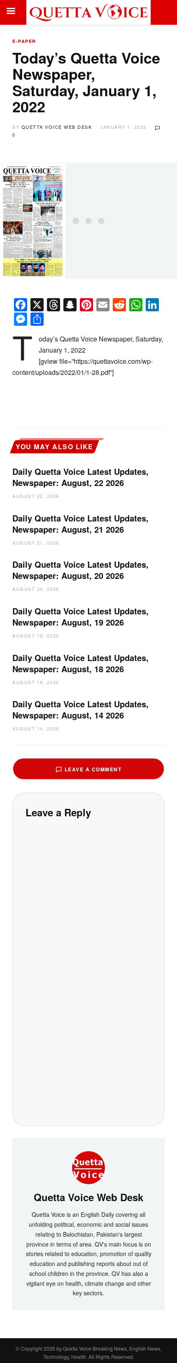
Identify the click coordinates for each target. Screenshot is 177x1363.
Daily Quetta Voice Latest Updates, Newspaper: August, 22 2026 (80, 476)
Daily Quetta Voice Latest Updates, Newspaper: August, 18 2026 (80, 663)
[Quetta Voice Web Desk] (88, 1166)
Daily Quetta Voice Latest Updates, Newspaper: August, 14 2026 (80, 709)
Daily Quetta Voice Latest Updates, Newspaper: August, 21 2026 (80, 523)
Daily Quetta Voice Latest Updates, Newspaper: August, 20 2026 (80, 569)
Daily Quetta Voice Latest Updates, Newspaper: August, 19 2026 (80, 616)
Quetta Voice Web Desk (56, 126)
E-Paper (24, 41)
